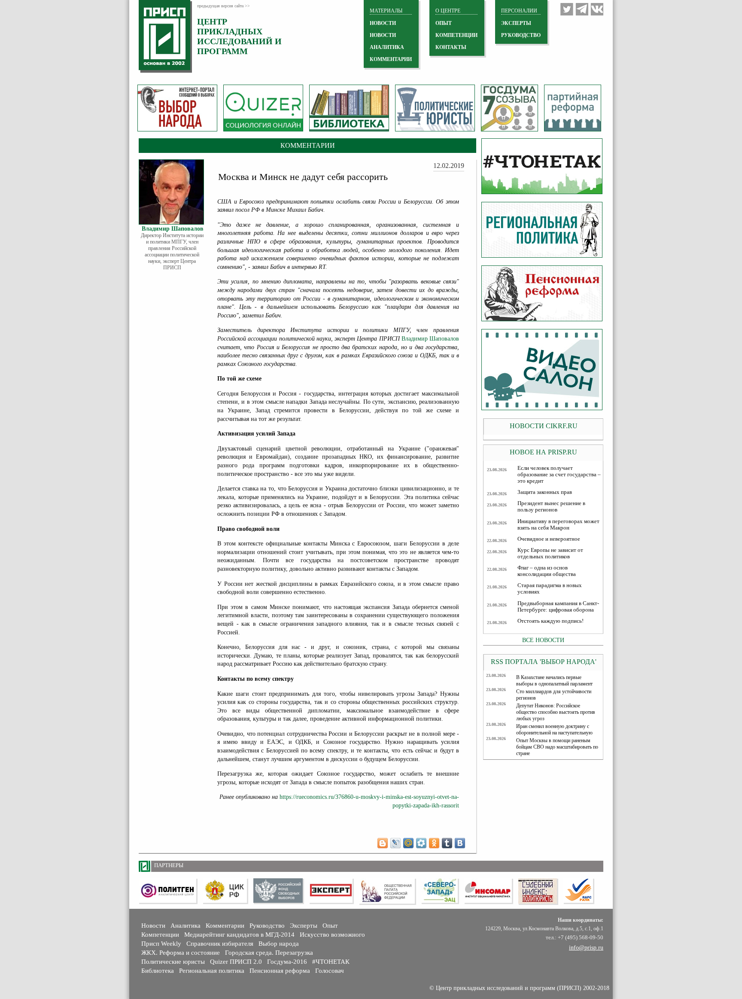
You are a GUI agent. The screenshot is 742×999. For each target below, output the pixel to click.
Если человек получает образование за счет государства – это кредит (559, 474)
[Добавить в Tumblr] (447, 843)
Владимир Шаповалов (430, 338)
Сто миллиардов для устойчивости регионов (553, 694)
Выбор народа (278, 943)
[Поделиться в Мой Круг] (421, 843)
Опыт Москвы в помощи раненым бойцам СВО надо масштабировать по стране (557, 746)
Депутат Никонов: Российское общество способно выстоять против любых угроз (555, 712)
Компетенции (160, 934)
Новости (153, 925)
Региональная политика (211, 970)
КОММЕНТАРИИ (391, 59)
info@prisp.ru (586, 947)
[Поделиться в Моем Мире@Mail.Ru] (408, 843)
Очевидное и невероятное (548, 539)
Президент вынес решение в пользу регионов (551, 506)
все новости (543, 640)
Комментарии (225, 925)
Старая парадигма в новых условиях (549, 588)
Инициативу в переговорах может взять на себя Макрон (558, 524)
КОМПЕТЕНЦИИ (456, 35)
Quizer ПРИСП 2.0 (236, 961)
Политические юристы (173, 961)
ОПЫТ (443, 23)
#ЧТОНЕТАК (331, 961)
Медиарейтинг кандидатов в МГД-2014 (239, 934)
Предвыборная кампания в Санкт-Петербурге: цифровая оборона (558, 606)
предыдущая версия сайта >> (223, 5)
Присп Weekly (161, 943)
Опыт (330, 925)
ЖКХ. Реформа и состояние (180, 952)
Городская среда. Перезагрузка (269, 952)
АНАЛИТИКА (387, 47)
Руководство (521, 35)
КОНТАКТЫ (450, 47)
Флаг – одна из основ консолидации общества (546, 571)
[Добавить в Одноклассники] (434, 843)
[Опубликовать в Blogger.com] (382, 843)
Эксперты (303, 925)
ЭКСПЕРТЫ (516, 23)
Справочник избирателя (219, 943)
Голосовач (329, 970)
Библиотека (157, 970)
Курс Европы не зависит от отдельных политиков (550, 553)
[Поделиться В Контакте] (460, 843)
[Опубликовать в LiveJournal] (395, 843)
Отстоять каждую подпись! (550, 621)
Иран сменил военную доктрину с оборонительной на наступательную (554, 729)
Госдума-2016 (287, 961)
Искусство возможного (332, 934)
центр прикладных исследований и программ (239, 36)
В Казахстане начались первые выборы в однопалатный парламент (554, 680)
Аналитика (185, 925)
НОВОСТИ (383, 23)
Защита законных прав (544, 492)
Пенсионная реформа (279, 970)
